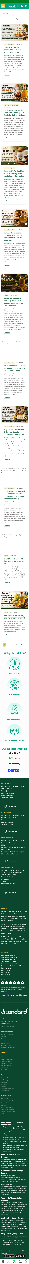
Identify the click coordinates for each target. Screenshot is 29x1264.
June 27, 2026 (19, 44)
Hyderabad (14, 1159)
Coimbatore (21, 1190)
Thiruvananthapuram (20, 1188)
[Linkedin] (22, 982)
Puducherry (14, 1190)
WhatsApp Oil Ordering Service (12, 1242)
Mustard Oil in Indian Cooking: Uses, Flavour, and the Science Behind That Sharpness (13, 302)
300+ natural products (16, 1149)
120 (17, 645)
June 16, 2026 (19, 488)
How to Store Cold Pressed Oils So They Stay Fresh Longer (12, 49)
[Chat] (14, 1261)
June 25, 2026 (19, 229)
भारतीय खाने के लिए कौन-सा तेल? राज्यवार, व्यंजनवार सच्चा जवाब (14, 561)
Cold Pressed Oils (22, 1222)
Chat (14, 1262)
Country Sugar (14, 1224)
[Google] (2, 982)
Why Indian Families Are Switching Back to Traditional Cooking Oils (14, 432)
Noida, (4, 1188)
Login (8, 1262)
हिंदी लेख (6, 555)
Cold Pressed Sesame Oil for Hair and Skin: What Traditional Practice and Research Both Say (14, 495)
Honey (7, 1224)
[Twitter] (18, 982)
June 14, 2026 (13, 555)
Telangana (11, 1179)
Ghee (3, 1224)
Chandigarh (10, 1188)
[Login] (9, 1261)
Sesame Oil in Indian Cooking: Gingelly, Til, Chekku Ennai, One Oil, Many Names (13, 237)
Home (12, 19)
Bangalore (24, 1161)
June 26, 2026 (7, 107)
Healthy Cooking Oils (9, 44)
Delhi (5, 1186)
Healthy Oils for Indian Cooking (12, 105)
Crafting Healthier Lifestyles (12, 1218)
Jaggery (21, 1224)
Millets (3, 1226)
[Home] (3, 1261)
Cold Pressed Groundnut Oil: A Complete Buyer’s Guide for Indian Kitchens (14, 112)
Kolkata (18, 1186)
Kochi (8, 1190)
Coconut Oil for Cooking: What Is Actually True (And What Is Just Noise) (14, 173)
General (6, 295)
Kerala (13, 1177)
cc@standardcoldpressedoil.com (11, 1018)
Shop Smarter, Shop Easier (12, 1234)
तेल (11, 612)
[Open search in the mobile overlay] (14, 13)
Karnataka (8, 1177)
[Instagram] (14, 982)
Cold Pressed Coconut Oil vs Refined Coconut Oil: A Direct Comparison (14, 368)
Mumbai (9, 1186)
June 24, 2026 (13, 295)
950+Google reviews (18, 1145)
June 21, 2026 (19, 362)
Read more (7, 75)
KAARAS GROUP (14, 1251)
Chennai (5, 1159)
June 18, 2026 (19, 426)
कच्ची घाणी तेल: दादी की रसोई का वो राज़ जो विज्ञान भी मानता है (14, 616)
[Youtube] (6, 982)
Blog (17, 19)
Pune (14, 1186)
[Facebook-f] (10, 982)
